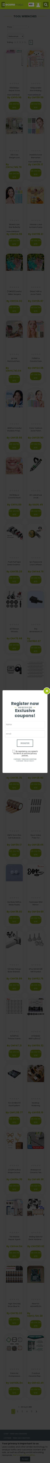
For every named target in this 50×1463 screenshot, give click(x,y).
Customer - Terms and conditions (25, 759)
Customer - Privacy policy (25, 761)
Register (25, 743)
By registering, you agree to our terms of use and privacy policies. (25, 753)
